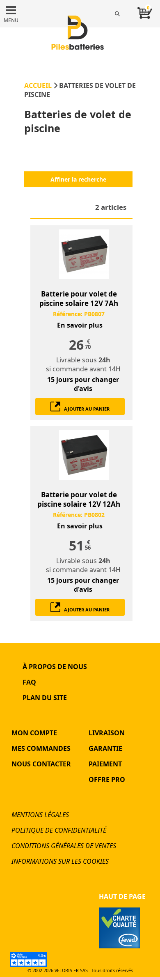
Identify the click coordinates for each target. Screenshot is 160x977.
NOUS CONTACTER (41, 763)
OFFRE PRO (107, 779)
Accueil (38, 85)
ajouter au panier (85, 409)
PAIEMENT (105, 763)
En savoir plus (80, 325)
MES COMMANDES (41, 748)
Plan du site (45, 697)
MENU (11, 20)
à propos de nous (55, 666)
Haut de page (122, 896)
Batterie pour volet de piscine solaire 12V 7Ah (78, 298)
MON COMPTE (34, 732)
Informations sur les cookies (60, 861)
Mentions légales (40, 814)
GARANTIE (105, 748)
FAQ (29, 682)
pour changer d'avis (83, 384)
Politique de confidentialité (58, 830)
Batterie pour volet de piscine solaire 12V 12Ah (78, 499)
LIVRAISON (107, 732)
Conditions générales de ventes (63, 845)
